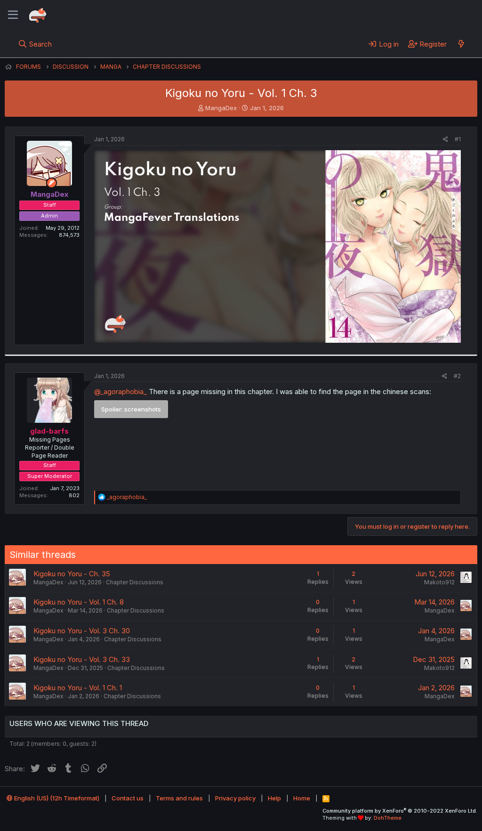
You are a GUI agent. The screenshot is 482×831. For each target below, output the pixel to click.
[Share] (445, 139)
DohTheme (388, 818)
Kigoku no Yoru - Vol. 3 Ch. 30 (81, 630)
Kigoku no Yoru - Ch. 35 (71, 573)
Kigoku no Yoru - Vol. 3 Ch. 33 (81, 659)
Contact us (128, 798)
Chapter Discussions (134, 582)
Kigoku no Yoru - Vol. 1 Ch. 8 (78, 601)
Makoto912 (439, 582)
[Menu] (13, 15)
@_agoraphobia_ (120, 391)
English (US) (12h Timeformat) (56, 798)
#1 (458, 139)
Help (274, 798)
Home (301, 798)
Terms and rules (179, 798)
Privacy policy (235, 798)
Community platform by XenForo (399, 810)
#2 (457, 375)
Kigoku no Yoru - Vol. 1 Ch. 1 (77, 687)
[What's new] (461, 43)
